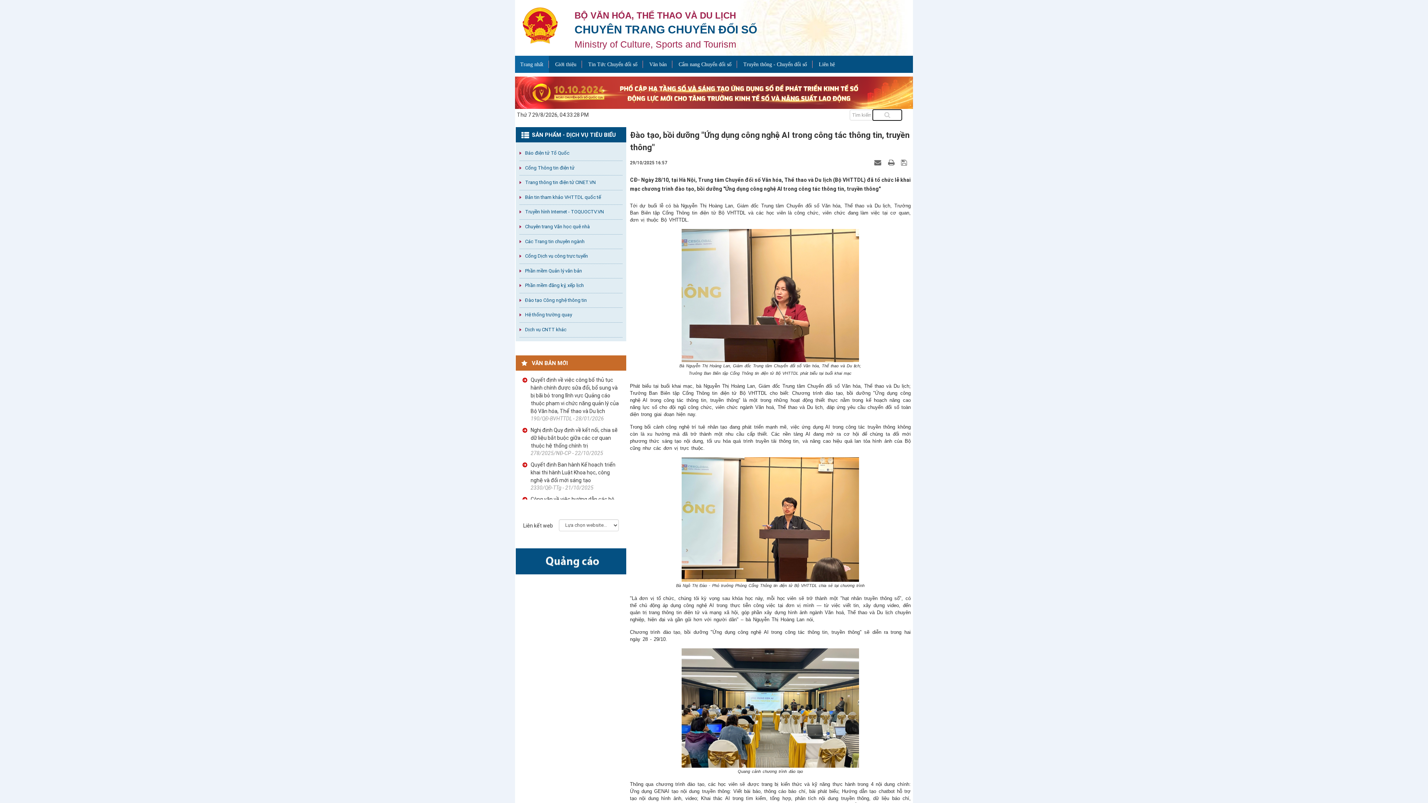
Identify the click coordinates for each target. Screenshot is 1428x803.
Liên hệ (827, 64)
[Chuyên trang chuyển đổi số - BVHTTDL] (540, 25)
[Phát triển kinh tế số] (714, 92)
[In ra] (892, 162)
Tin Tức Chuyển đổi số (612, 64)
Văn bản (658, 64)
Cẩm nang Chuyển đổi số (705, 64)
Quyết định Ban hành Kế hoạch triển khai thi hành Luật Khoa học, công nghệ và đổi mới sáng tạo (573, 472)
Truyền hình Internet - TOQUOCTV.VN (564, 212)
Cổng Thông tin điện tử (550, 168)
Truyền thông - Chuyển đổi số (775, 64)
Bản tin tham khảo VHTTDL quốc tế (563, 197)
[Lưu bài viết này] (905, 162)
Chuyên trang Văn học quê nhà (557, 226)
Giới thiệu (565, 64)
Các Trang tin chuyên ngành (555, 241)
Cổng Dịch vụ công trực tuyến (556, 256)
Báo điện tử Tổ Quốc (547, 153)
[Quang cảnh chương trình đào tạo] (770, 708)
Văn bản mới (550, 363)
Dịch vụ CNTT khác (545, 329)
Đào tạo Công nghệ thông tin (556, 300)
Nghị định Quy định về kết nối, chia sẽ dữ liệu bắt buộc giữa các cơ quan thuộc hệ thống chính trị (574, 438)
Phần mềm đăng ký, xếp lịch (554, 285)
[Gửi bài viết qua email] (878, 162)
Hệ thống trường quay (548, 314)
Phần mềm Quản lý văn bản (553, 271)
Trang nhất (531, 64)
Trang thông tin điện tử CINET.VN (560, 182)
